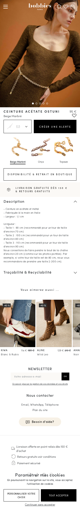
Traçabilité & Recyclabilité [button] (28, 272)
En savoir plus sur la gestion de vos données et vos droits (40, 383)
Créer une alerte (55, 126)
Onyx (41, 161)
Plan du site (40, 410)
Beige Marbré (18, 161)
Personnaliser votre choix (21, 495)
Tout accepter (59, 495)
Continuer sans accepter (40, 504)
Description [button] (14, 201)
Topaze (64, 161)
